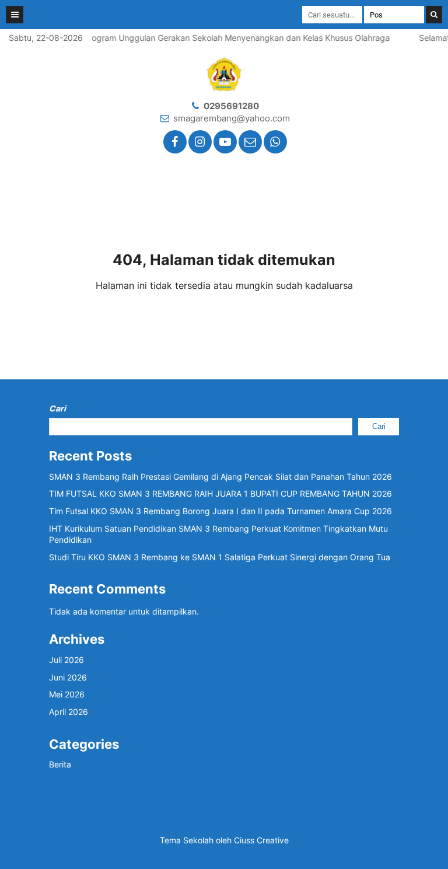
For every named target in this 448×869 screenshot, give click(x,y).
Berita (60, 764)
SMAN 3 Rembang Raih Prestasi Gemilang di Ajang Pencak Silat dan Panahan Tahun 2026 (220, 476)
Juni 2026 (68, 677)
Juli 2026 (66, 660)
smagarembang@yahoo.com (231, 118)
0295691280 (231, 105)
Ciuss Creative (261, 840)
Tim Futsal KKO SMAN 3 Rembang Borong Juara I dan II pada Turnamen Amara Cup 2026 (220, 511)
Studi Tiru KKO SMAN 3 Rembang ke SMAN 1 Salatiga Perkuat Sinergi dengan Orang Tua (219, 557)
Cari (57, 408)
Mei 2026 (67, 694)
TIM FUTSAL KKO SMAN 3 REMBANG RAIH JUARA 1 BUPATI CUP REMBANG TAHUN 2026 (220, 493)
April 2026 (68, 712)
